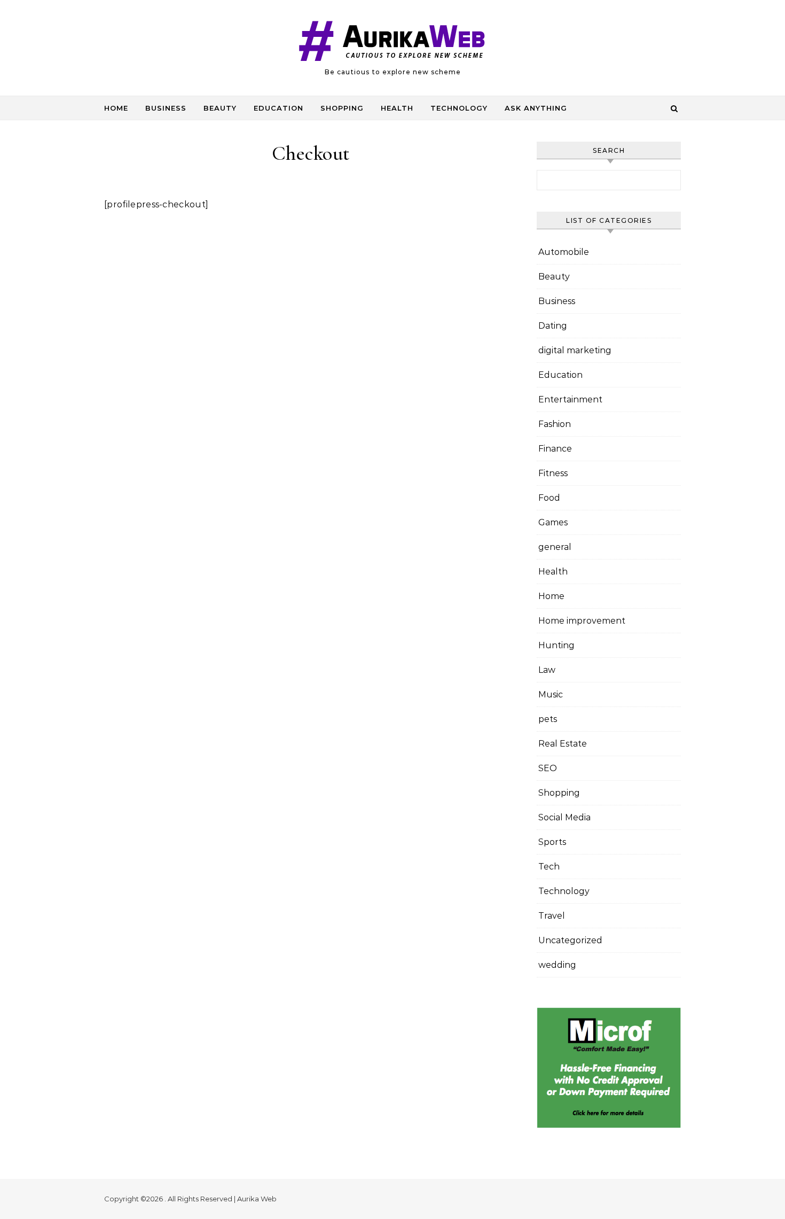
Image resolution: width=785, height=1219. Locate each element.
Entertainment (570, 399)
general (554, 547)
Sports (552, 842)
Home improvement (581, 621)
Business (165, 108)
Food (549, 498)
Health (397, 108)
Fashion (554, 424)
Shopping (342, 108)
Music (550, 694)
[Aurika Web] (392, 43)
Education (278, 108)
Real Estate (562, 744)
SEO (547, 768)
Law (546, 670)
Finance (555, 449)
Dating (552, 326)
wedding (557, 965)
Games (553, 522)
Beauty (220, 108)
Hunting (556, 645)
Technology (459, 108)
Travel (551, 916)
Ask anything (536, 108)
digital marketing (574, 350)
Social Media (564, 817)
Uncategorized (570, 940)
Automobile (563, 252)
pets (547, 719)
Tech (549, 866)
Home (116, 108)
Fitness (553, 473)
